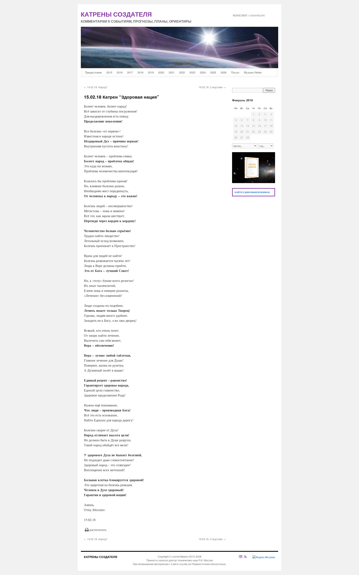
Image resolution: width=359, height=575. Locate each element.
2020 (161, 72)
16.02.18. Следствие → (212, 87)
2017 (130, 72)
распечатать (98, 529)
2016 (120, 72)
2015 (109, 72)
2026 (223, 72)
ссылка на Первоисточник (194, 564)
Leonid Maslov (180, 556)
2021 (172, 72)
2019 (151, 72)
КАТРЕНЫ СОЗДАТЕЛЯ (100, 557)
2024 (203, 72)
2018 (140, 72)
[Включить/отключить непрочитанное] (241, 556)
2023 (192, 72)
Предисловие (93, 72)
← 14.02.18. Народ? (95, 87)
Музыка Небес (253, 72)
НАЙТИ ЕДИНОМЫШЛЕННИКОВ (252, 192)
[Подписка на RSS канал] (247, 557)
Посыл (235, 72)
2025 (213, 72)
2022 (182, 72)
